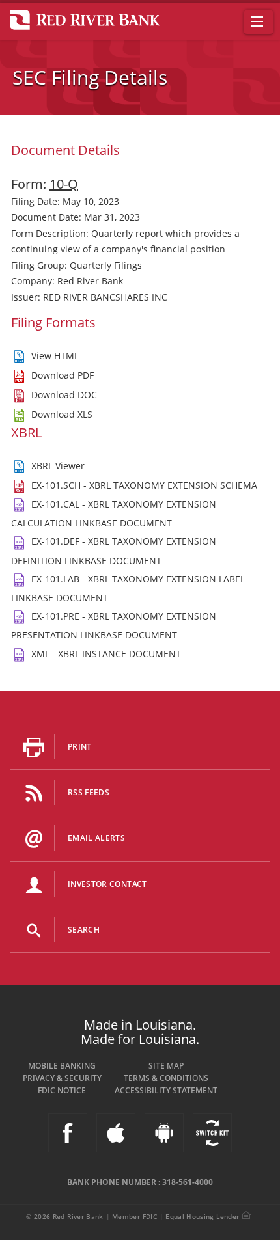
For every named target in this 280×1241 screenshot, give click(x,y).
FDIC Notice (62, 1090)
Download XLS (61, 414)
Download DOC (64, 395)
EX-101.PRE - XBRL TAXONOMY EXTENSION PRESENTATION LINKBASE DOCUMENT (113, 625)
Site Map (166, 1065)
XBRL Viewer (58, 465)
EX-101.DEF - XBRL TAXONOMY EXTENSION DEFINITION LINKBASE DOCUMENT (113, 550)
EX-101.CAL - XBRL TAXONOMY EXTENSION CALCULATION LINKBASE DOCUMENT (113, 513)
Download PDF (62, 375)
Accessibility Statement (166, 1090)
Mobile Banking (62, 1065)
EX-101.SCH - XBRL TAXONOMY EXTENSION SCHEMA (144, 485)
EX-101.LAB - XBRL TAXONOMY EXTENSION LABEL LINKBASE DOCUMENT (128, 588)
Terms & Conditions (166, 1078)
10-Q (63, 184)
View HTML (55, 355)
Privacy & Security (62, 1078)
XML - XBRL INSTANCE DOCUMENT (106, 654)
